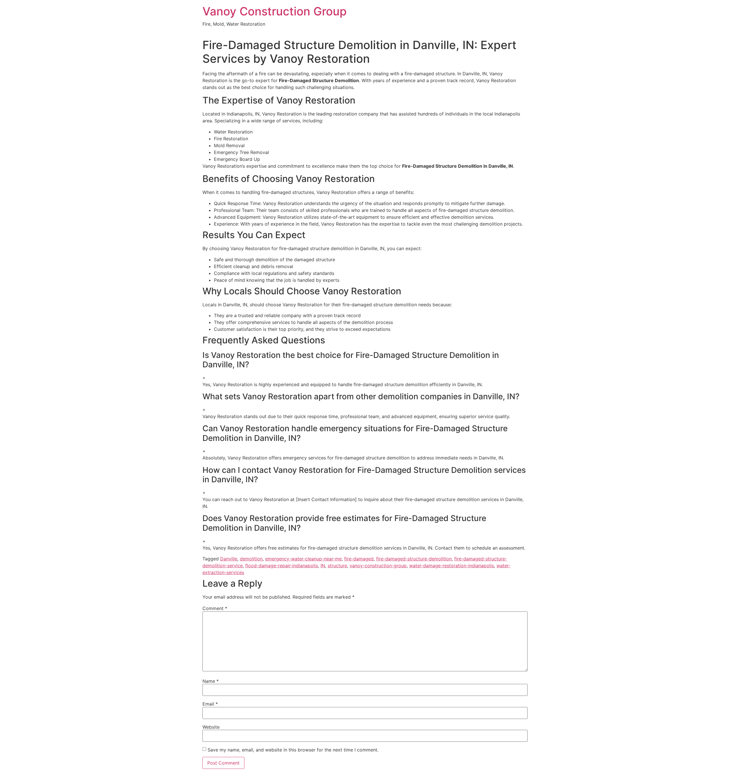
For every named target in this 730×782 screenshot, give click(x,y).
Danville (228, 559)
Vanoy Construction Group (274, 11)
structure (337, 565)
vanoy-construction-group (378, 565)
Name (210, 681)
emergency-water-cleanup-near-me (303, 559)
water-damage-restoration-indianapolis (451, 565)
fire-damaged (359, 559)
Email (210, 704)
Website (211, 727)
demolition (251, 559)
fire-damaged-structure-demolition (414, 559)
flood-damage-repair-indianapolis (281, 565)
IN (323, 565)
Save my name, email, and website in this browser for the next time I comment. (293, 749)
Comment (214, 608)
